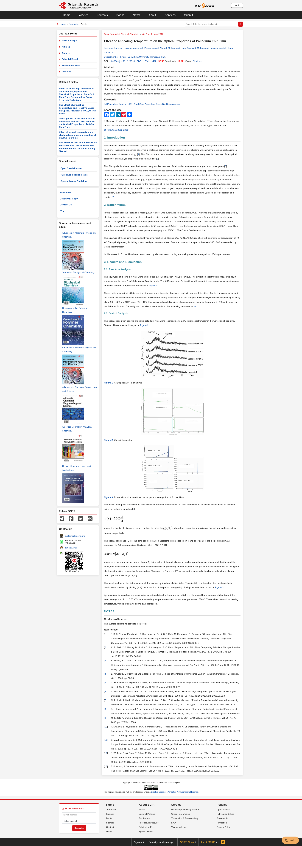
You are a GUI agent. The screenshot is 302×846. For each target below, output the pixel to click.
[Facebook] (71, 518)
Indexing (66, 71)
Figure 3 (219, 587)
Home (66, 15)
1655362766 (71, 547)
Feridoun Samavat (113, 48)
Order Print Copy (69, 198)
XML (154, 61)
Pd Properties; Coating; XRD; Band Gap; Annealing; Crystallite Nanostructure (142, 104)
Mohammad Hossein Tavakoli (211, 48)
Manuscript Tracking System (185, 809)
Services (170, 15)
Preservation (223, 818)
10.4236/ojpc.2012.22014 (122, 61)
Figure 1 (153, 285)
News (136, 15)
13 (106, 766)
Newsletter (65, 192)
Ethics (142, 809)
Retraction (222, 822)
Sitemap (110, 822)
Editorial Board (70, 59)
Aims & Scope (69, 40)
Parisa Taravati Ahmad (155, 48)
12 (106, 753)
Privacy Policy (223, 827)
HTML (147, 61)
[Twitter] (62, 518)
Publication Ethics (225, 814)
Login (237, 5)
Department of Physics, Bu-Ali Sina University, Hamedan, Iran (134, 57)
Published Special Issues (74, 174)
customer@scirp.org (75, 536)
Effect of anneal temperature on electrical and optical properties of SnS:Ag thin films (77, 135)
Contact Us (66, 204)
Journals (102, 15)
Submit (188, 15)
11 (106, 740)
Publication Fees (71, 65)
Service (176, 804)
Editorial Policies (147, 814)
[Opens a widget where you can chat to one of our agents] (290, 840)
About (152, 15)
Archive (66, 53)
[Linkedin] (80, 518)
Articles (83, 15)
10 (106, 726)
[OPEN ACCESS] (205, 5)
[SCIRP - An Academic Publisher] (78, 5)
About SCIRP (147, 804)
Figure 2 (144, 325)
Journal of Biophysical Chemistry (78, 272)
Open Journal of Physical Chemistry (122, 34)
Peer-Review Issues (149, 822)
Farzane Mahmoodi (133, 48)
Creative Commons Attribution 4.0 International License (174, 792)
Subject (110, 814)
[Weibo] (90, 518)
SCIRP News (187, 842)
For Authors (144, 818)
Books (120, 15)
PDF (139, 61)
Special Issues (146, 831)
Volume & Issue (179, 827)
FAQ (62, 210)
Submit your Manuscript (161, 842)
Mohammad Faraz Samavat (182, 48)
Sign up (138, 842)
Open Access (223, 809)
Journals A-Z (112, 809)
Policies (222, 804)
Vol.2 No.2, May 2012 (152, 34)
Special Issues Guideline (74, 181)
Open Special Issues (72, 168)
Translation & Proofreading (184, 818)
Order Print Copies (180, 814)
